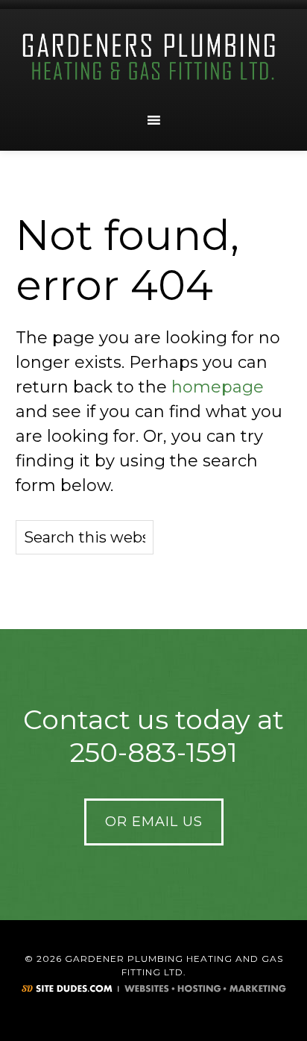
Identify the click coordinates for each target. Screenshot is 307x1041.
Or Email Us (154, 821)
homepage (217, 387)
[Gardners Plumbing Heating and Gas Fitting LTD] (153, 57)
